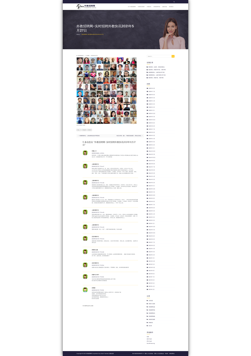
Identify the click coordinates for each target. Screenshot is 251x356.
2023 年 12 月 (152, 189)
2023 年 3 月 (152, 217)
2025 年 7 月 (152, 129)
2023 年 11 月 (152, 192)
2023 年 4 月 (152, 214)
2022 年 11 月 (152, 230)
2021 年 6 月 (152, 280)
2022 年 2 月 (152, 255)
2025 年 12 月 (152, 113)
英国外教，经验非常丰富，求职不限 (157, 69)
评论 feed (149, 341)
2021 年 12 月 (152, 261)
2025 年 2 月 (152, 145)
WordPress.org (151, 343)
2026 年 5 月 (152, 98)
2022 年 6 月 (152, 245)
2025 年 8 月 (152, 126)
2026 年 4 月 (152, 101)
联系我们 (171, 6)
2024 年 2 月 (152, 182)
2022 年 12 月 (152, 226)
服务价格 (164, 6)
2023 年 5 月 (152, 211)
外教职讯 (149, 6)
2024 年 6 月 (152, 170)
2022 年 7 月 (152, 242)
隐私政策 (111, 353)
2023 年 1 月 (151, 223)
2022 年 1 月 (151, 258)
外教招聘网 (89, 5)
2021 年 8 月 (152, 273)
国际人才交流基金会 (159, 353)
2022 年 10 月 (152, 233)
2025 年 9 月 (152, 123)
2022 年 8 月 (152, 239)
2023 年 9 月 (152, 198)
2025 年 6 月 (152, 132)
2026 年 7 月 (152, 91)
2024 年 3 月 (152, 179)
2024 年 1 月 (152, 186)
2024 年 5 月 (152, 173)
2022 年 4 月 (152, 248)
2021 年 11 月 (152, 264)
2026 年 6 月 (152, 94)
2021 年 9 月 (151, 270)
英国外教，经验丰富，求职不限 (155, 77)
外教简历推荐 (141, 6)
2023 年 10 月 (152, 195)
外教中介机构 (152, 303)
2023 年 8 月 (152, 201)
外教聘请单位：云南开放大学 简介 (156, 72)
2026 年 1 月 (152, 110)
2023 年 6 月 (152, 208)
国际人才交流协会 (149, 353)
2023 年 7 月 (152, 204)
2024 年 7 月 (152, 167)
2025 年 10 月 (152, 120)
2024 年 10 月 (152, 157)
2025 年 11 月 (152, 116)
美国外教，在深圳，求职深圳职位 (156, 67)
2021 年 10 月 (152, 267)
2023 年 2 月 (152, 220)
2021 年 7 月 (152, 277)
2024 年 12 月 (152, 151)
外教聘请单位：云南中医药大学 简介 (157, 75)
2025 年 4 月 (152, 138)
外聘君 (88, 55)
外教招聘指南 (152, 316)
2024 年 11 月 (152, 154)
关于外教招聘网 (132, 6)
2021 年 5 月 (152, 283)
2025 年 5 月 (152, 135)
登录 (148, 336)
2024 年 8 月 (152, 164)
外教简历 (89, 130)
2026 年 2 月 (152, 107)
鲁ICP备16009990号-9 (138, 353)
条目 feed (149, 339)
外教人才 (79, 130)
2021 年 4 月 (152, 286)
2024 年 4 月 (152, 176)
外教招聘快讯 (81, 55)
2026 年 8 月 (152, 88)
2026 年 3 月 (152, 104)
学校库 (166, 353)
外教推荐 (84, 130)
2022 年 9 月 (152, 236)
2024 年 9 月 (152, 160)
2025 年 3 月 (152, 142)
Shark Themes (105, 353)
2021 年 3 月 (151, 289)
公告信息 (151, 300)
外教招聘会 (172, 353)
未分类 (150, 325)
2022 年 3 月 (152, 251)
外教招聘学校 (156, 6)
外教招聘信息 (152, 307)
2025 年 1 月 (152, 148)
